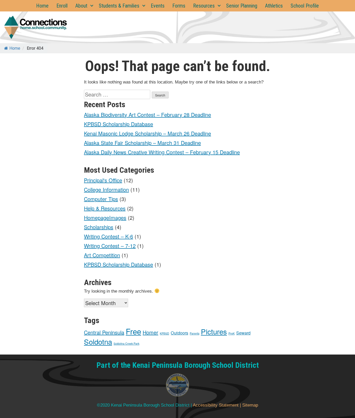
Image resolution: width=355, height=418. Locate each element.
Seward (243, 333)
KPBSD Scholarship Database (118, 124)
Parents (194, 333)
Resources (204, 6)
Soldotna (98, 341)
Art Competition (102, 255)
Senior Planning (241, 6)
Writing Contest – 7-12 (110, 245)
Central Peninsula (104, 332)
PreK (231, 333)
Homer (150, 332)
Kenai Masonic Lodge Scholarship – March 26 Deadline (147, 133)
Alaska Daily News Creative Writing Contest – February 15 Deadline (162, 152)
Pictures (214, 331)
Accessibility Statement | (217, 405)
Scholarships (98, 227)
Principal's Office (103, 180)
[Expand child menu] (92, 6)
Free (133, 331)
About (81, 6)
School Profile (305, 6)
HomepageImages (105, 217)
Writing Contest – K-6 (108, 236)
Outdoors (179, 333)
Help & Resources (105, 208)
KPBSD (164, 333)
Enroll (62, 6)
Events (158, 6)
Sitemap (250, 405)
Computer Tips (101, 199)
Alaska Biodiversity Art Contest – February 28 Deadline (147, 114)
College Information (106, 189)
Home (42, 6)
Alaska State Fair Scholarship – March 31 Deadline (142, 142)
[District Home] (177, 386)
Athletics (274, 6)
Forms (178, 6)
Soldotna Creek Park (126, 343)
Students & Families (119, 6)
